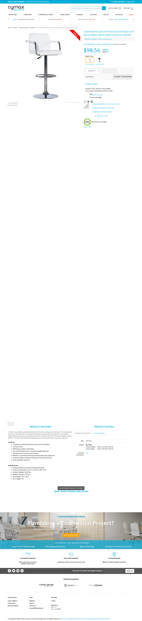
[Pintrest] (18, 570)
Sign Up (130, 571)
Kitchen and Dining (24, 27)
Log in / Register (12, 601)
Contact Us (32, 605)
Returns (31, 603)
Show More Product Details (71, 488)
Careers (53, 601)
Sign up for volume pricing (37, 2)
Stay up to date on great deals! (87, 571)
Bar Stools (32, 27)
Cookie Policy (91, 619)
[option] (44, 66)
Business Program (13, 605)
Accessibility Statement (36, 608)
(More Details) (107, 39)
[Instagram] (22, 570)
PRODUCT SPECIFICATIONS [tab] (83, 433)
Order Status (11, 603)
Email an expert (97, 95)
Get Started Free (71, 535)
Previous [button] (12, 104)
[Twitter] (13, 570)
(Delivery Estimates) (120, 44)
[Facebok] (9, 570)
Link (87, 453)
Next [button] (11, 424)
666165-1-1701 (102, 116)
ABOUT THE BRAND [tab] (99, 433)
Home (9, 27)
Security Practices (104, 619)
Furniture (14, 27)
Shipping (32, 601)
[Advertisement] (92, 474)
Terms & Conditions (68, 619)
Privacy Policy (81, 619)
